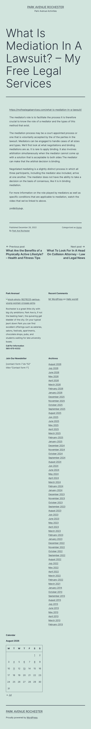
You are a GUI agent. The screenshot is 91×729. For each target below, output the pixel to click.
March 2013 (54, 620)
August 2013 (54, 600)
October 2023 (55, 502)
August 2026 (54, 364)
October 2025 (55, 405)
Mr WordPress (55, 299)
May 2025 (53, 425)
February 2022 (55, 579)
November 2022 (56, 547)
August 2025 (54, 413)
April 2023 (53, 527)
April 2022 (53, 571)
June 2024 (53, 470)
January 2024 (55, 490)
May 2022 (53, 567)
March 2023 (54, 531)
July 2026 (53, 368)
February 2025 (55, 437)
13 (24, 668)
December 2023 (56, 494)
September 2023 (56, 506)
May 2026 (53, 376)
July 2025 (53, 417)
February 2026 (55, 388)
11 (14, 668)
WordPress (32, 717)
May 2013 (53, 612)
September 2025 (56, 409)
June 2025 (53, 421)
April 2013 (53, 616)
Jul (10, 695)
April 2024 (53, 478)
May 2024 (53, 474)
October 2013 (55, 592)
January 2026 (55, 392)
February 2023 (55, 535)
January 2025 (55, 441)
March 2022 (54, 575)
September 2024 (56, 457)
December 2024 (56, 445)
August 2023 (54, 510)
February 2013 (55, 624)
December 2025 (56, 397)
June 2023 (53, 518)
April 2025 (53, 429)
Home (79, 227)
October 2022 (55, 551)
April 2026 (53, 380)
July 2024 (53, 466)
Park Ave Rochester (21, 231)
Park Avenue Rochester (45, 7)
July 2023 (53, 514)
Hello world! (72, 299)
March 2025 (54, 433)
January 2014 (55, 588)
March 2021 (54, 583)
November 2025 (56, 401)
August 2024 (54, 462)
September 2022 (56, 555)
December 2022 (56, 543)
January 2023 (55, 539)
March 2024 (54, 482)
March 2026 (54, 384)
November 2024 (56, 449)
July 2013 (53, 604)
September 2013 (56, 596)
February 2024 (55, 486)
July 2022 (53, 563)
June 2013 (53, 608)
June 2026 (53, 372)
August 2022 (54, 559)
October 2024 (55, 453)
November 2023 (56, 498)
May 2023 (53, 522)
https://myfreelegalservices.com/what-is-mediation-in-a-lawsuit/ (45, 109)
